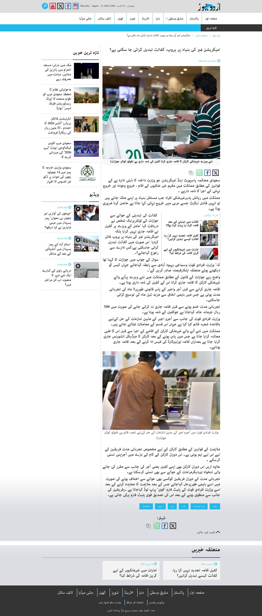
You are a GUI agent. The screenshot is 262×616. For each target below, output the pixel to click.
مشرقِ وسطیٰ (159, 592)
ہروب (172, 506)
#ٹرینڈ (145, 18)
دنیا (158, 18)
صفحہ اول (211, 18)
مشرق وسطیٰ (175, 18)
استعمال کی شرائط (135, 602)
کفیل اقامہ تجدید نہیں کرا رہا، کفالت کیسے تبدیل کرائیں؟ (181, 237)
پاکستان (194, 18)
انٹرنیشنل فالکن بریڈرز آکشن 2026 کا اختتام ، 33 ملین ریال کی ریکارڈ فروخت (57, 125)
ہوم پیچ (216, 35)
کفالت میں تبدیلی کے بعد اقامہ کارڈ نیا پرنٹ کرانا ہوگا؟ (182, 223)
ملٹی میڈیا (85, 18)
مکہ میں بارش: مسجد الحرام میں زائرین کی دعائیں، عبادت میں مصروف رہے (57, 72)
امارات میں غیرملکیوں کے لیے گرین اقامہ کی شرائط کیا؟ (181, 251)
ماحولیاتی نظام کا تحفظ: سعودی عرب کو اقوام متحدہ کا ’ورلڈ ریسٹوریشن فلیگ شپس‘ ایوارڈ (57, 99)
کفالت (184, 506)
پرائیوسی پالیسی (156, 602)
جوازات (215, 506)
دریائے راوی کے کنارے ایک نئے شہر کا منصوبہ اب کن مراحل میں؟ (56, 277)
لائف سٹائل (104, 18)
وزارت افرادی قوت (199, 506)
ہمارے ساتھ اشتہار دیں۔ (109, 602)
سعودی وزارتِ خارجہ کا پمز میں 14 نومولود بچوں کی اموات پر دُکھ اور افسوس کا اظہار (56, 174)
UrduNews (146, 506)
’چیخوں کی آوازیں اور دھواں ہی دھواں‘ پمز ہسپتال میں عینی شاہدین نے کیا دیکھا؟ (57, 220)
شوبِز (115, 592)
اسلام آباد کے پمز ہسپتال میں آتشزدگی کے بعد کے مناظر (58, 249)
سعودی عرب (202, 35)
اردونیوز (160, 506)
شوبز (132, 18)
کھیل (120, 18)
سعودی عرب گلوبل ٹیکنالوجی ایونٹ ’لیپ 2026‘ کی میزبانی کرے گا (57, 150)
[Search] (45, 6)
